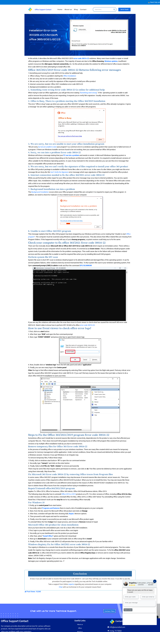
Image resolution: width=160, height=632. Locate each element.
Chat (61, 587)
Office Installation (69, 76)
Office (80, 628)
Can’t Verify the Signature (59, 172)
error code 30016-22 (81, 58)
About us (68, 9)
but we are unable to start (47, 147)
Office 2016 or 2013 (68, 494)
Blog (76, 9)
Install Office (48, 536)
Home (60, 9)
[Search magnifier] (114, 9)
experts (71, 584)
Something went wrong (88, 93)
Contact (83, 9)
